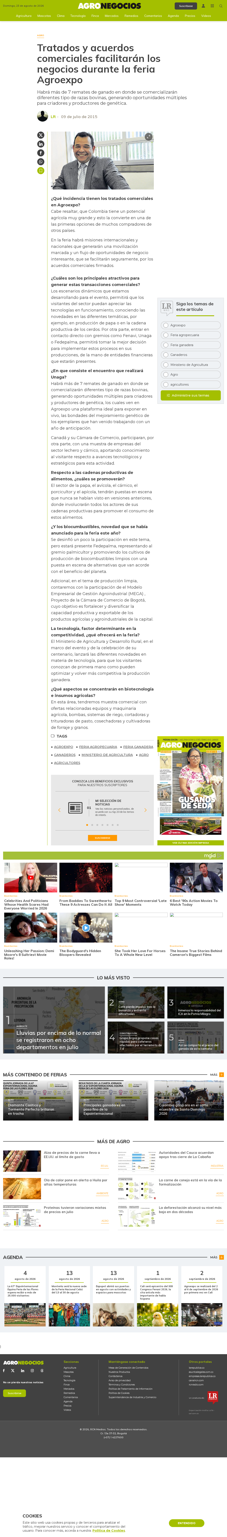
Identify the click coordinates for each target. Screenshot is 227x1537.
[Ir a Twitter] (12, 1370)
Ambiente (102, 1193)
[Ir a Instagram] (32, 1370)
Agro (219, 1193)
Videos (206, 16)
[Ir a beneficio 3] (97, 825)
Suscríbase (186, 6)
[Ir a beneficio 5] (107, 825)
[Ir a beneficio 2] (92, 825)
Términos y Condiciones (122, 1384)
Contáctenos (115, 1376)
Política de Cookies (119, 1393)
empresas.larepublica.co (202, 1376)
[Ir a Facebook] (3, 1370)
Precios (190, 16)
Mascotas (44, 16)
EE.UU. (104, 1165)
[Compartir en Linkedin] (40, 144)
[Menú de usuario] (203, 6)
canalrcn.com (196, 1380)
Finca (95, 16)
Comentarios (153, 16)
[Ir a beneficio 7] (118, 825)
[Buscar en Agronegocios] (221, 6)
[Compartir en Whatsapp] (40, 161)
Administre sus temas (190, 395)
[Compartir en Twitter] (40, 135)
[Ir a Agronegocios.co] (23, 1363)
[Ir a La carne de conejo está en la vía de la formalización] (137, 1188)
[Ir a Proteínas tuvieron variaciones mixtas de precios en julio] (22, 1216)
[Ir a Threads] (42, 1370)
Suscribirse (14, 1393)
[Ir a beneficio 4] (102, 825)
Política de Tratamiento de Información (131, 1388)
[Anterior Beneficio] (59, 810)
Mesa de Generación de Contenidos (128, 1367)
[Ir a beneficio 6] (113, 825)
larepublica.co (196, 1367)
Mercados (112, 16)
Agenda (173, 16)
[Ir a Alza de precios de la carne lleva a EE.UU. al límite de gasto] (22, 1161)
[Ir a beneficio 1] (87, 825)
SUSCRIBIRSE (102, 838)
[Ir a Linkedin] (22, 1370)
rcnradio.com (196, 1384)
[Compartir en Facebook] (40, 152)
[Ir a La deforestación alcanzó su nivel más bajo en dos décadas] (137, 1216)
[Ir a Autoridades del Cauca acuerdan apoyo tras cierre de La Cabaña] (137, 1161)
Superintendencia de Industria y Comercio (132, 1397)
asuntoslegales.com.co (201, 1372)
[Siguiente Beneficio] (145, 810)
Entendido (187, 1523)
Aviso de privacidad (120, 1380)
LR (53, 116)
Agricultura (23, 16)
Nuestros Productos (119, 1372)
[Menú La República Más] (212, 6)
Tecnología (78, 16)
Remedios (131, 16)
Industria (217, 1165)
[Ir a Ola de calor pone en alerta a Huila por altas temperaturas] (22, 1188)
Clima (61, 16)
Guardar (40, 170)
